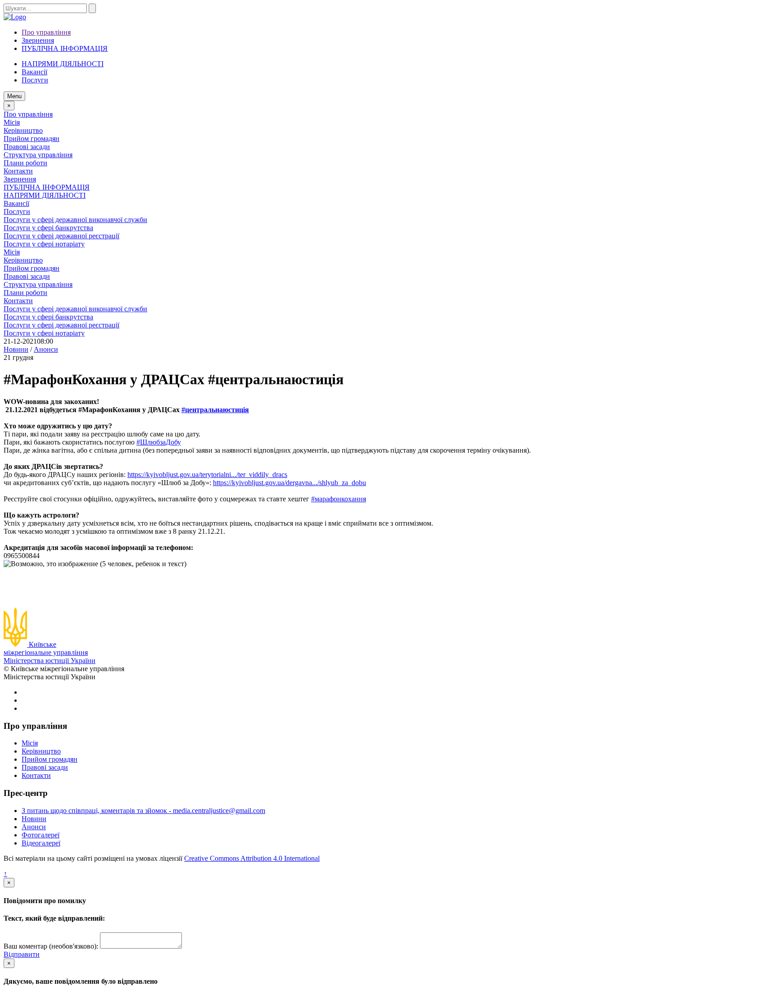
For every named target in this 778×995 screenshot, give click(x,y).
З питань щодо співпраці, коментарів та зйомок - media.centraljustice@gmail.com (143, 810)
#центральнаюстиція (215, 409)
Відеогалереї (41, 843)
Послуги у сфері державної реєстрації (61, 236)
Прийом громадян (31, 138)
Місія (12, 122)
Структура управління (38, 155)
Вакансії (34, 72)
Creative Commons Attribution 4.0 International (252, 858)
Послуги (17, 211)
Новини (34, 818)
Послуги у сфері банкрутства (48, 228)
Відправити (22, 954)
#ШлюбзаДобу (158, 442)
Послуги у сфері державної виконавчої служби (75, 219)
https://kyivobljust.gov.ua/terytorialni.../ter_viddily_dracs (207, 474)
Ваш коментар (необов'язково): (51, 946)
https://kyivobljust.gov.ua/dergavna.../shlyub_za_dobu (289, 482)
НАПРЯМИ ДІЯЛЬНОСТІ (63, 64)
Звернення (38, 40)
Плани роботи (25, 163)
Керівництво (23, 130)
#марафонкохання (338, 499)
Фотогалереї (40, 835)
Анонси (34, 827)
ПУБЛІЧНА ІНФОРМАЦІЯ (65, 48)
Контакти (18, 171)
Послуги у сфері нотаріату (44, 244)
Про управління (46, 32)
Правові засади (27, 146)
